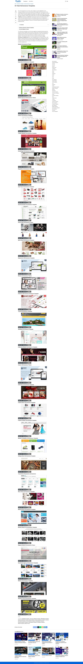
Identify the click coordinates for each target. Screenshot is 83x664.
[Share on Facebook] (16, 14)
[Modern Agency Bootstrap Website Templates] (54, 38)
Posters (53, 94)
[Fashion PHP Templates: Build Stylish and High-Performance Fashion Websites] (54, 33)
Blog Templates (54, 61)
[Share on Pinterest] (16, 18)
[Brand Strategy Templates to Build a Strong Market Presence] (54, 24)
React (53, 96)
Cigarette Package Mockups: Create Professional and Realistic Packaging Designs (62, 19)
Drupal (53, 72)
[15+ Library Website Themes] (48, 650)
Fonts (53, 77)
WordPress (58, 49)
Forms (53, 78)
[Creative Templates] (18, 1)
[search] (65, 1)
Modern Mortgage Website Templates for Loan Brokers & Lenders (47, 642)
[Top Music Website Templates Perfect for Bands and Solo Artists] (21, 650)
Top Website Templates (41, 622)
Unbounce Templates (55, 101)
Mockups (53, 89)
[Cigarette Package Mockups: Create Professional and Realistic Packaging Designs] (54, 19)
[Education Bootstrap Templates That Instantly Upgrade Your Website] (54, 56)
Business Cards (54, 67)
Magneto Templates (55, 88)
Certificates (53, 68)
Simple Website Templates (32, 622)
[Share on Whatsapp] (16, 20)
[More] (49, 627)
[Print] (46, 627)
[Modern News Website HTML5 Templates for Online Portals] (54, 29)
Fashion (53, 74)
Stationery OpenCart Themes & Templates (26, 27)
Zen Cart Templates (55, 111)
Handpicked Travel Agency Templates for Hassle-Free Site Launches (61, 642)
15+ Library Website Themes (47, 655)
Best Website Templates (25, 618)
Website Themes (27, 623)
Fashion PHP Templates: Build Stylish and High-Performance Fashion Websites (62, 33)
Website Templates (21, 623)
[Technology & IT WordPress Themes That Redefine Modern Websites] (54, 47)
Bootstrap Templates (60, 39)
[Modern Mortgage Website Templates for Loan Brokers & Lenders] (48, 636)
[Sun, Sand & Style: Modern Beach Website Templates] (34, 650)
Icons (53, 83)
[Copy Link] (16, 22)
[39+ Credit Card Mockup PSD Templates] (54, 42)
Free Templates (54, 79)
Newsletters (54, 90)
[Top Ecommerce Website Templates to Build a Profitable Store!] (62, 650)
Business (53, 66)
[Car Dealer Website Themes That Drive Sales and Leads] (34, 636)
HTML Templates (59, 30)
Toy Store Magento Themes (24, 29)
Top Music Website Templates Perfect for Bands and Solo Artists (20, 656)
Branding (53, 63)
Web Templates (59, 35)
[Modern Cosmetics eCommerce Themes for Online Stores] (54, 15)
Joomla (53, 85)
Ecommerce (58, 16)
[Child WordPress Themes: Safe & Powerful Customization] (54, 52)
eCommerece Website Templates (35, 618)
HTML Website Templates (45, 618)
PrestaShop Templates (55, 95)
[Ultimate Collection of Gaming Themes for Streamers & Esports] (21, 636)
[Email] (42, 627)
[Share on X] (16, 16)
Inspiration (53, 84)
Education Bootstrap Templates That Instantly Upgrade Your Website (62, 56)
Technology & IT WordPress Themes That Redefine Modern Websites (62, 46)
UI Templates (54, 100)
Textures (53, 99)
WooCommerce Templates (56, 107)
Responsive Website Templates (23, 622)
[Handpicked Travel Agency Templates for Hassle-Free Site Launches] (62, 636)
